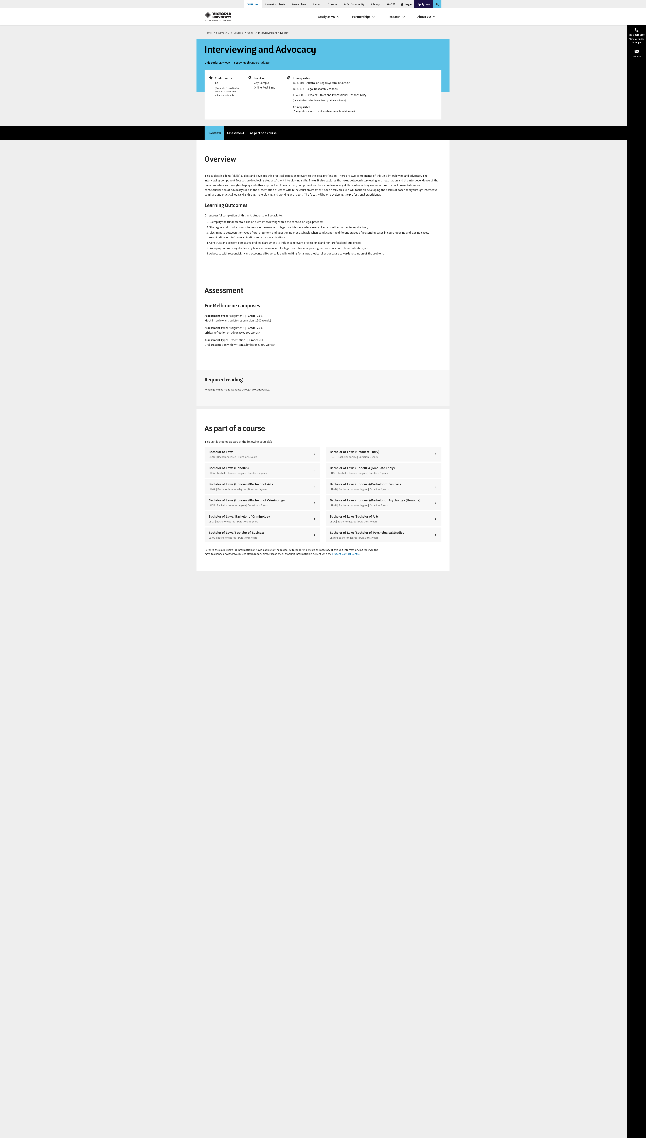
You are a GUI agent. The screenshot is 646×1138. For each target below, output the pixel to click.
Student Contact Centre (346, 553)
